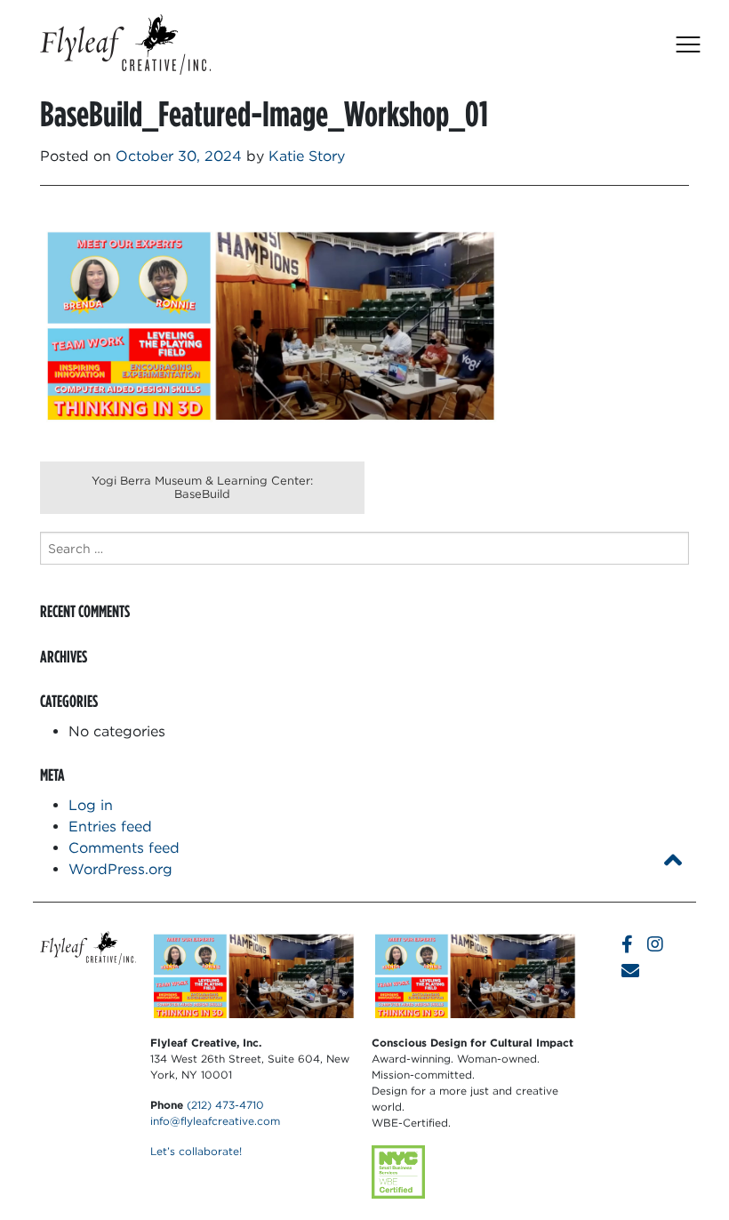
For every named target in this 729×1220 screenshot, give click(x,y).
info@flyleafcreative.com (215, 1121)
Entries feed (110, 826)
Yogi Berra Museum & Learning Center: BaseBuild (202, 487)
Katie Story (306, 156)
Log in (90, 805)
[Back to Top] (673, 860)
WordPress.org (120, 869)
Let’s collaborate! (196, 1151)
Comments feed (124, 847)
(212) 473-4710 (225, 1105)
